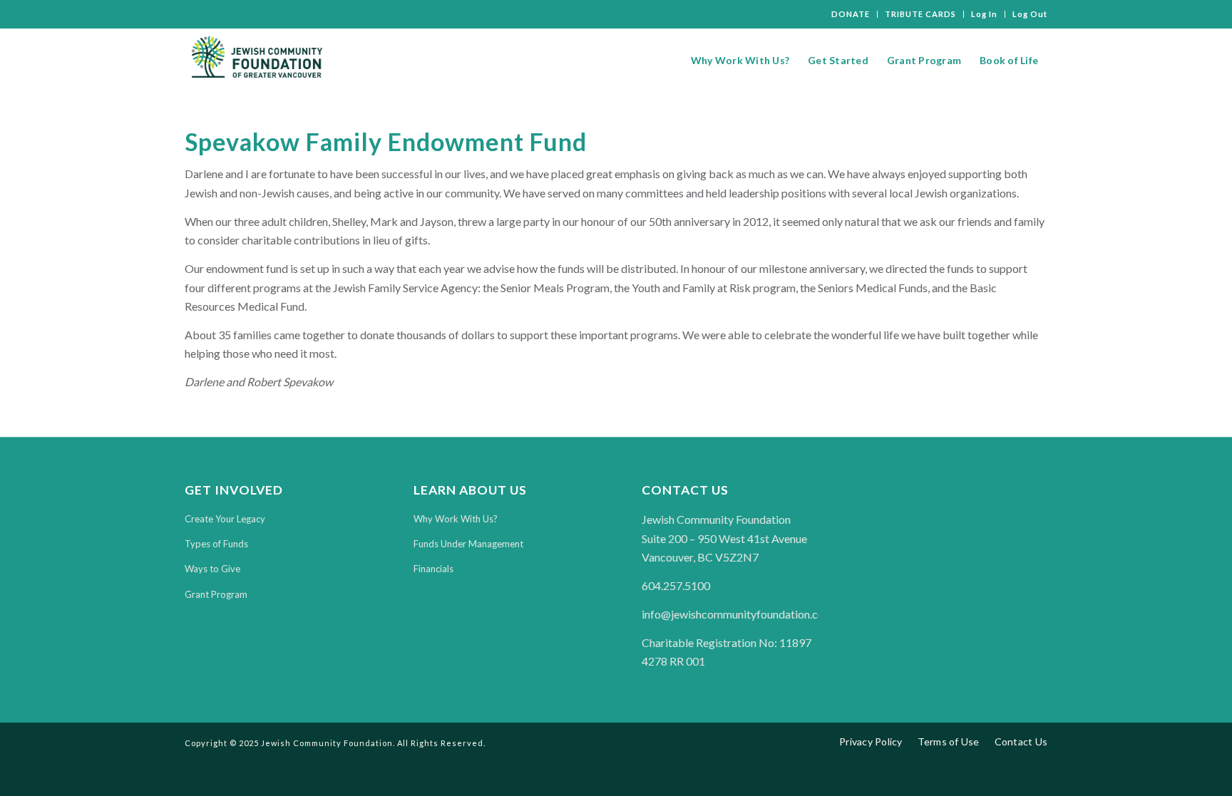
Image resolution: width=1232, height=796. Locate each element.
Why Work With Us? (456, 518)
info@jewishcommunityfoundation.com (737, 614)
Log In (984, 14)
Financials (433, 568)
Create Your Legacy (225, 518)
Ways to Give (212, 568)
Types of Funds (216, 543)
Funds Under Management (468, 543)
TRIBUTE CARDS (920, 14)
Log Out (1029, 14)
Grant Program (216, 594)
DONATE (850, 14)
